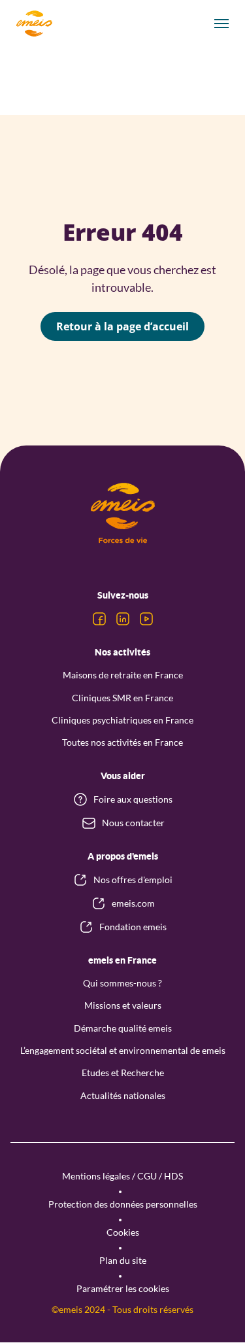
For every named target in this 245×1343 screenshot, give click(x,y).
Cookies (122, 1232)
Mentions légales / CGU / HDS (122, 1175)
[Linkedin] (123, 619)
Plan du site (122, 1260)
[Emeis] (33, 23)
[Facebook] (99, 619)
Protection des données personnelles (122, 1204)
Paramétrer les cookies (122, 1288)
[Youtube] (146, 619)
